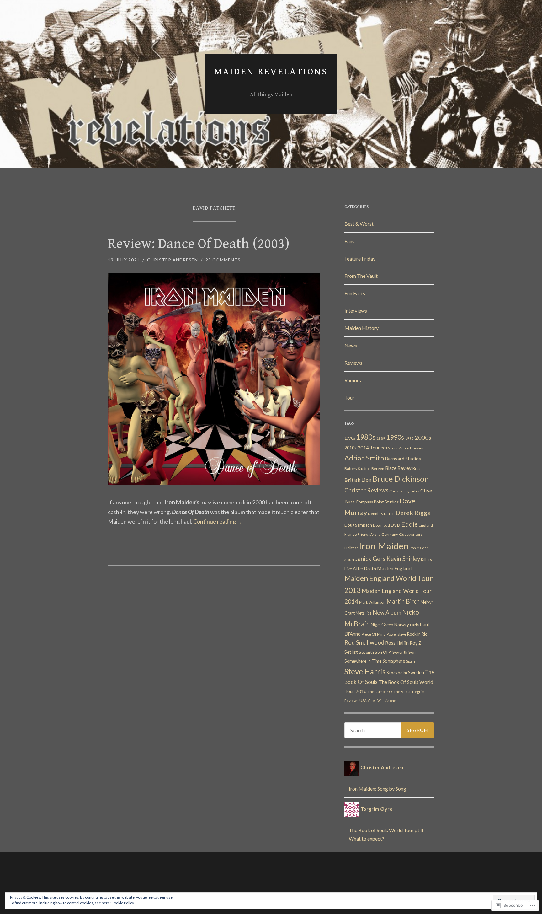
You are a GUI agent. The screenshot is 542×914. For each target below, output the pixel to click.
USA (363, 700)
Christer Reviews (366, 490)
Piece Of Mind (374, 634)
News (350, 345)
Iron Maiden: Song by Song (377, 789)
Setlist (351, 652)
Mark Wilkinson (372, 602)
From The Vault (361, 276)
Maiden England (394, 568)
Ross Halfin (397, 643)
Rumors (352, 380)
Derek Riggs (413, 512)
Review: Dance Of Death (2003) (199, 244)
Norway (401, 624)
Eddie (409, 524)
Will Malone (386, 700)
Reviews (353, 363)
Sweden (416, 672)
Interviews (355, 311)
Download (381, 525)
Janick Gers (370, 558)
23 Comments (223, 259)
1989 (380, 438)
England (426, 525)
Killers (426, 559)
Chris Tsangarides (404, 491)
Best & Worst (359, 224)
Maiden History (361, 328)
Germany (389, 534)
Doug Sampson (358, 525)
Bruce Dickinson (400, 478)
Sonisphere (393, 661)
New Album (387, 612)
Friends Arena (369, 534)
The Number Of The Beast (389, 692)
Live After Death (360, 568)
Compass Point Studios (377, 501)
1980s (365, 437)
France (350, 534)
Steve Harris (364, 671)
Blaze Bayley (398, 468)
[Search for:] (389, 730)
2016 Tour (389, 448)
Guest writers (410, 534)
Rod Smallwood (364, 642)
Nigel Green (382, 624)
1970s (349, 438)
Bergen (377, 468)
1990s (395, 437)
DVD (395, 525)
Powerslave (396, 634)
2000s (423, 437)
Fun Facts (354, 293)
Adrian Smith (364, 458)
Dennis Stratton (381, 513)
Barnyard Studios (403, 458)
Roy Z (415, 643)
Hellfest (351, 548)
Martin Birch (403, 601)
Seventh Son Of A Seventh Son (387, 652)
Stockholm (396, 672)
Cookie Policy (122, 903)
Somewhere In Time (362, 661)
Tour (349, 398)
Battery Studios (357, 468)
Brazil (417, 468)
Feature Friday (359, 258)
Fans (349, 241)
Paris (414, 624)
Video (372, 700)
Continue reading (217, 521)
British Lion (357, 480)
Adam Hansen (411, 448)
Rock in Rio (417, 634)
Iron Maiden (384, 545)
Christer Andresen (172, 259)
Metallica (364, 613)
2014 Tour (369, 447)
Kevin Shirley (403, 558)
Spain (410, 661)
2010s (350, 447)
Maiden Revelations (271, 71)
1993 (409, 438)
